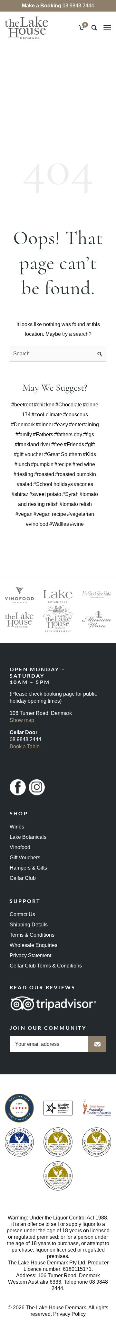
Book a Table (25, 746)
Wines (17, 826)
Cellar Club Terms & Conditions (46, 965)
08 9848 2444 (58, 5)
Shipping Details (29, 924)
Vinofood (20, 847)
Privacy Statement (30, 955)
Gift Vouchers (25, 857)
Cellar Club (23, 878)
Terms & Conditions (32, 935)
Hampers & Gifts (28, 868)
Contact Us (22, 914)
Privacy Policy (69, 1314)
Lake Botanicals (28, 837)
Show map (22, 720)
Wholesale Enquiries (33, 945)
